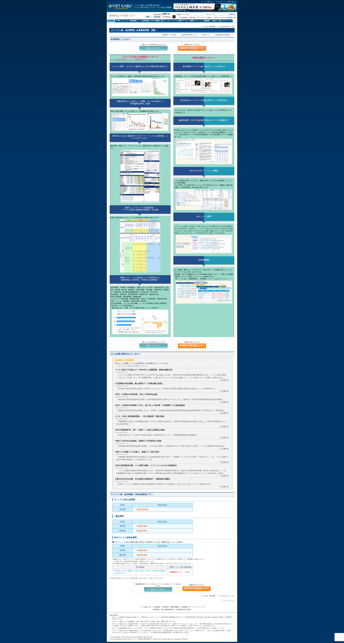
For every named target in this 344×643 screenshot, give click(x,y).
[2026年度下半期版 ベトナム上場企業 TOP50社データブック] (204, 11)
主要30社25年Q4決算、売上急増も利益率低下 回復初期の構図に (143, 479)
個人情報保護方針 (168, 610)
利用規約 (156, 610)
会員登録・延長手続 (188, 18)
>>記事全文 (224, 380)
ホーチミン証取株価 (129, 21)
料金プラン (207, 35)
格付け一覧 (217, 21)
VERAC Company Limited (128, 617)
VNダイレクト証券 (121, 542)
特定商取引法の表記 (222, 35)
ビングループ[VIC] (155, 421)
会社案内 (165, 607)
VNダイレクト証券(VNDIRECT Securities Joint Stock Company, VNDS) (199, 617)
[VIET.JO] (166, 14)
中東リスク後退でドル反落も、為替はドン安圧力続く (137, 452)
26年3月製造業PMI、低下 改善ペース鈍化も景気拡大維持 (140, 430)
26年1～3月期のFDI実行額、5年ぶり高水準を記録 (136, 394)
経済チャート (195, 21)
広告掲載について (187, 607)
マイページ (228, 21)
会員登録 (111, 21)
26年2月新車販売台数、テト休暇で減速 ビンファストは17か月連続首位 (146, 465)
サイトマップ (220, 1)
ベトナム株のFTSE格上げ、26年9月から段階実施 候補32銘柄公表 (143, 370)
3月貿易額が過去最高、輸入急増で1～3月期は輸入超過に (139, 383)
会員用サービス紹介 (169, 35)
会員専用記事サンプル (190, 35)
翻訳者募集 (175, 607)
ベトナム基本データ (179, 21)
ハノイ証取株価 (143, 21)
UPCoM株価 (155, 21)
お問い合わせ (231, 1)
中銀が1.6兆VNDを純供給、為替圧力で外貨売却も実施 (138, 441)
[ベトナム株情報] (120, 9)
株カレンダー (166, 21)
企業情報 (206, 21)
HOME (118, 20)
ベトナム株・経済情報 (207, 26)
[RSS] (167, 17)
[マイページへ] (153, 51)
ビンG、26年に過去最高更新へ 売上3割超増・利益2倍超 (139, 416)
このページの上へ (228, 600)
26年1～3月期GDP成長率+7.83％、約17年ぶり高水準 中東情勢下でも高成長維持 (150, 405)
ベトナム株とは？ (208, 1)
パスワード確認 (205, 18)
